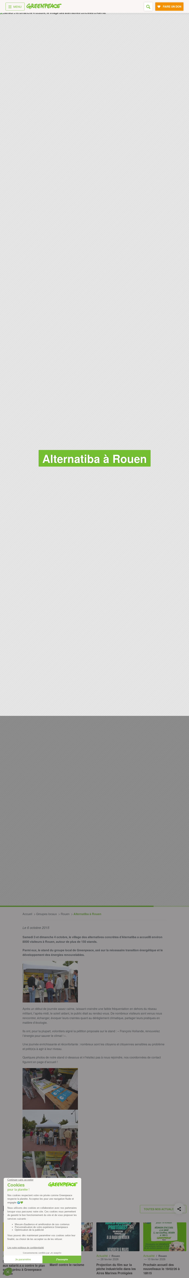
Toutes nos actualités (161, 1209)
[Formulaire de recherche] (148, 6)
